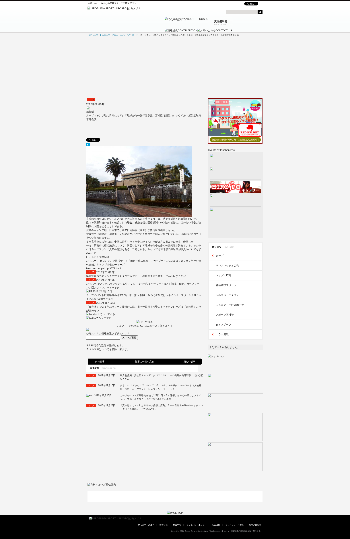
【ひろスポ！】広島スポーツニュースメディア (109, 35)
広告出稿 (216, 525)
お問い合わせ (255, 525)
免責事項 (177, 525)
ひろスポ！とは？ (146, 525)
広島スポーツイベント (228, 295)
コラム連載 (222, 334)
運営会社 (164, 525)
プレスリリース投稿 (234, 525)
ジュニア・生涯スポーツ (230, 304)
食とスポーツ (223, 324)
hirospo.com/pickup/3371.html (103, 268)
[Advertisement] (175, 67)
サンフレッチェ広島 (227, 265)
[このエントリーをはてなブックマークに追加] (144, 144)
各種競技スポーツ (226, 285)
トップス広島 (223, 275)
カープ (91, 99)
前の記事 (100, 361)
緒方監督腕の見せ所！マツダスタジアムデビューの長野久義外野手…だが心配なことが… (137, 276)
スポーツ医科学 (225, 314)
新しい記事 (189, 361)
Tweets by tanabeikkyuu (222, 149)
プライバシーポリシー (196, 525)
